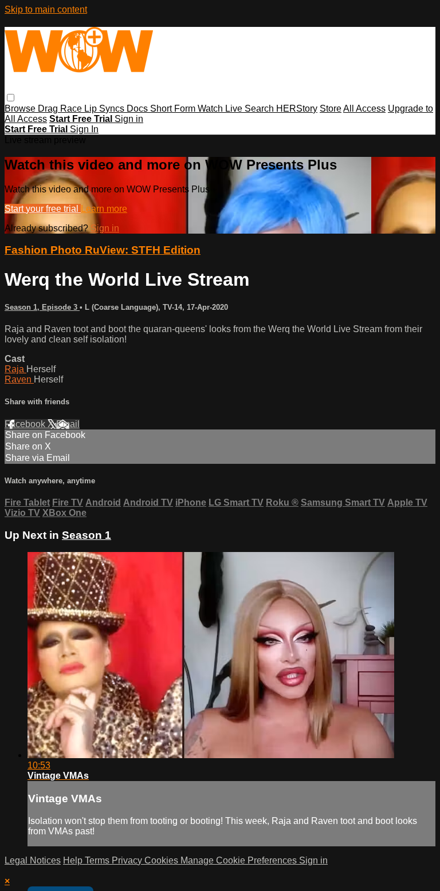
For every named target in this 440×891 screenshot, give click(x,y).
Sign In (84, 129)
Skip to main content (46, 9)
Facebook (26, 424)
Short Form (174, 108)
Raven (19, 379)
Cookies (162, 860)
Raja (15, 369)
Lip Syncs (105, 108)
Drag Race (61, 108)
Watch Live (221, 108)
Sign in (129, 119)
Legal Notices (33, 860)
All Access (364, 108)
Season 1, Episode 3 (42, 307)
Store (330, 108)
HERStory (296, 108)
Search (260, 108)
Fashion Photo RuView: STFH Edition (103, 250)
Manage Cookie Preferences (239, 860)
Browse (21, 108)
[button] (10, 97)
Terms (98, 860)
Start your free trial (43, 209)
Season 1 (86, 535)
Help (74, 860)
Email (68, 424)
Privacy (128, 860)
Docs (138, 108)
